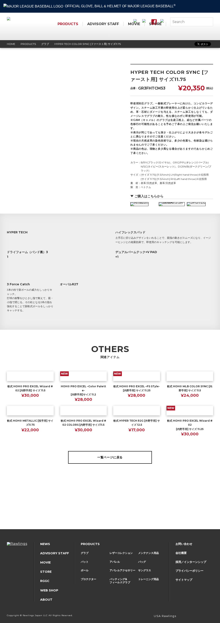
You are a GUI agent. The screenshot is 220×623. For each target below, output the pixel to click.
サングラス (144, 570)
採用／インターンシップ (191, 562)
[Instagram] (191, 616)
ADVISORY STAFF (103, 24)
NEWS (45, 544)
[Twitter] (198, 616)
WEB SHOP (49, 590)
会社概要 (181, 553)
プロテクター (88, 579)
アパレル (115, 561)
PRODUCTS (68, 24)
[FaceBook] (204, 616)
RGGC (44, 581)
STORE (155, 24)
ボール (85, 570)
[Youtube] (211, 616)
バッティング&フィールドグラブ (120, 580)
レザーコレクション (121, 553)
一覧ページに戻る (110, 457)
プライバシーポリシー (189, 570)
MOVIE (134, 24)
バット (85, 561)
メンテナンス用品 (148, 553)
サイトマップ (184, 579)
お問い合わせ (184, 544)
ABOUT (46, 600)
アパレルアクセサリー (122, 570)
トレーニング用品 (148, 579)
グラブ (85, 553)
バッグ (142, 561)
